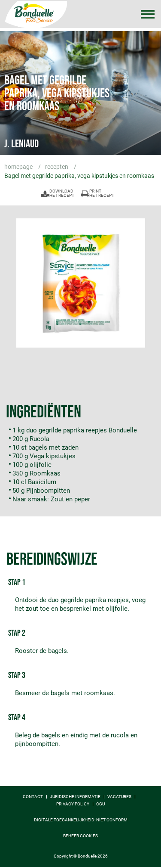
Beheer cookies (80, 836)
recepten (57, 166)
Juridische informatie (75, 797)
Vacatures (119, 797)
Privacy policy (72, 804)
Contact (33, 797)
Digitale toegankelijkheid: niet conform (81, 820)
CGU (100, 804)
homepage (19, 166)
